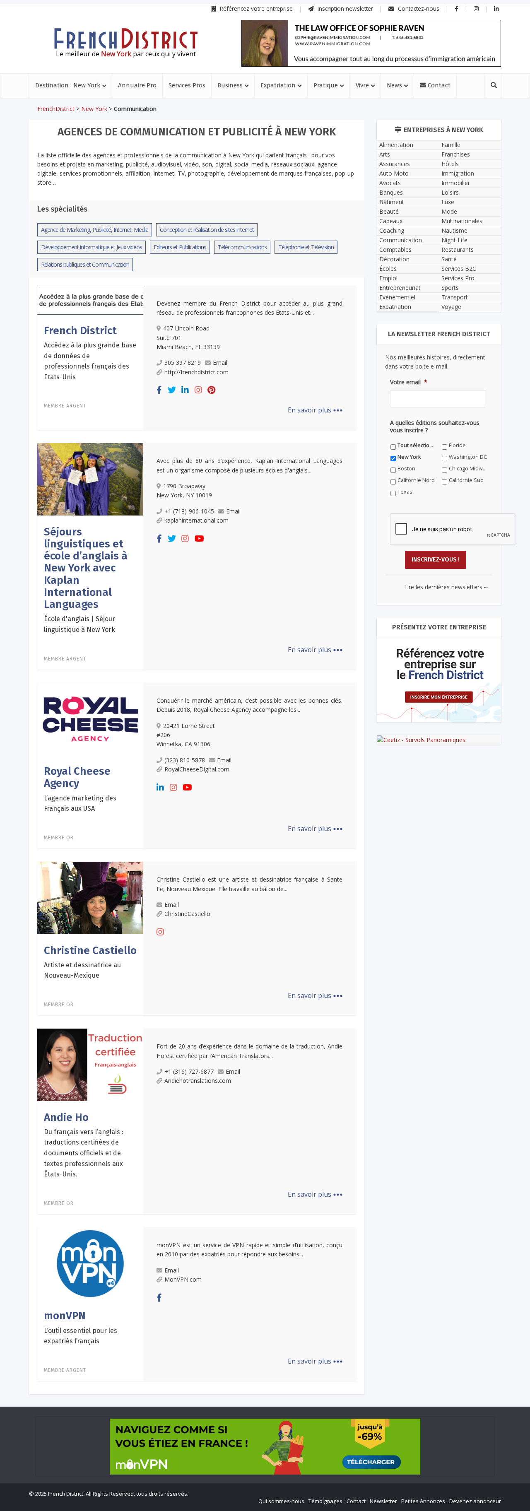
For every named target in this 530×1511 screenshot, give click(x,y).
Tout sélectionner (417, 445)
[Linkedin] (185, 389)
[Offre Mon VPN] (265, 1447)
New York (94, 109)
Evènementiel (397, 297)
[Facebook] (159, 389)
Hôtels (450, 164)
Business (230, 85)
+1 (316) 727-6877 (189, 1071)
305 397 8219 (182, 362)
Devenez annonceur (475, 1501)
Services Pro (458, 278)
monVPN (65, 1315)
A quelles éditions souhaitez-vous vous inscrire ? (434, 426)
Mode (449, 211)
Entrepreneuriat (400, 288)
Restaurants (457, 249)
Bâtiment (391, 202)
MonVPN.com (183, 1279)
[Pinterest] (211, 389)
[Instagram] (198, 389)
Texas (405, 491)
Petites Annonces (423, 1501)
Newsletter (383, 1501)
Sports (450, 288)
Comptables (395, 249)
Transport (454, 297)
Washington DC (468, 456)
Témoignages (325, 1501)
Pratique (325, 85)
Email (220, 362)
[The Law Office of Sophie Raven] (371, 43)
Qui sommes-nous (281, 1501)
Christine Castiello (90, 950)
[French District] (90, 299)
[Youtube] (199, 538)
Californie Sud (466, 480)
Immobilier (455, 183)
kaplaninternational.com (196, 520)
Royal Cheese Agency (77, 777)
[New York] (126, 38)
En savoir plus (315, 410)
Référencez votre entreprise (255, 8)
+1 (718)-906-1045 (189, 511)
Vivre (362, 85)
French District (80, 330)
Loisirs (450, 192)
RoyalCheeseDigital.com (196, 769)
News (394, 85)
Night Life (454, 240)
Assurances (394, 164)
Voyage (451, 307)
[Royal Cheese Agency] (90, 718)
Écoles (388, 268)
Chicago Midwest (468, 468)
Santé (449, 259)
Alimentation (396, 145)
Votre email (408, 382)
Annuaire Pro (137, 85)
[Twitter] (172, 389)
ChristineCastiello (187, 914)
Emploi (388, 278)
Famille (450, 145)
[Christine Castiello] (90, 897)
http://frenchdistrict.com (196, 372)
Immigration (457, 173)
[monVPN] (90, 1263)
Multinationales (461, 221)
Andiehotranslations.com (197, 1080)
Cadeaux (390, 221)
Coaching (391, 230)
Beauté (389, 211)
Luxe (447, 202)
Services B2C (458, 268)
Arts (384, 154)
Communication (400, 240)
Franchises (455, 154)
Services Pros (187, 85)
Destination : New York (67, 85)
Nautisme (454, 230)
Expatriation (278, 85)
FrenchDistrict (56, 109)
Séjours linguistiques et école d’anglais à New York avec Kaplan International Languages (86, 568)
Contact (438, 85)
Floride (457, 445)
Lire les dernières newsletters (446, 587)
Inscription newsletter (344, 8)
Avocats (390, 183)
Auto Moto (394, 173)
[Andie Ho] (90, 1064)
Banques (391, 192)
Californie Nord (416, 480)
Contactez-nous (417, 8)
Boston (406, 468)
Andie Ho (66, 1117)
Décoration (394, 259)
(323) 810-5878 (184, 760)
